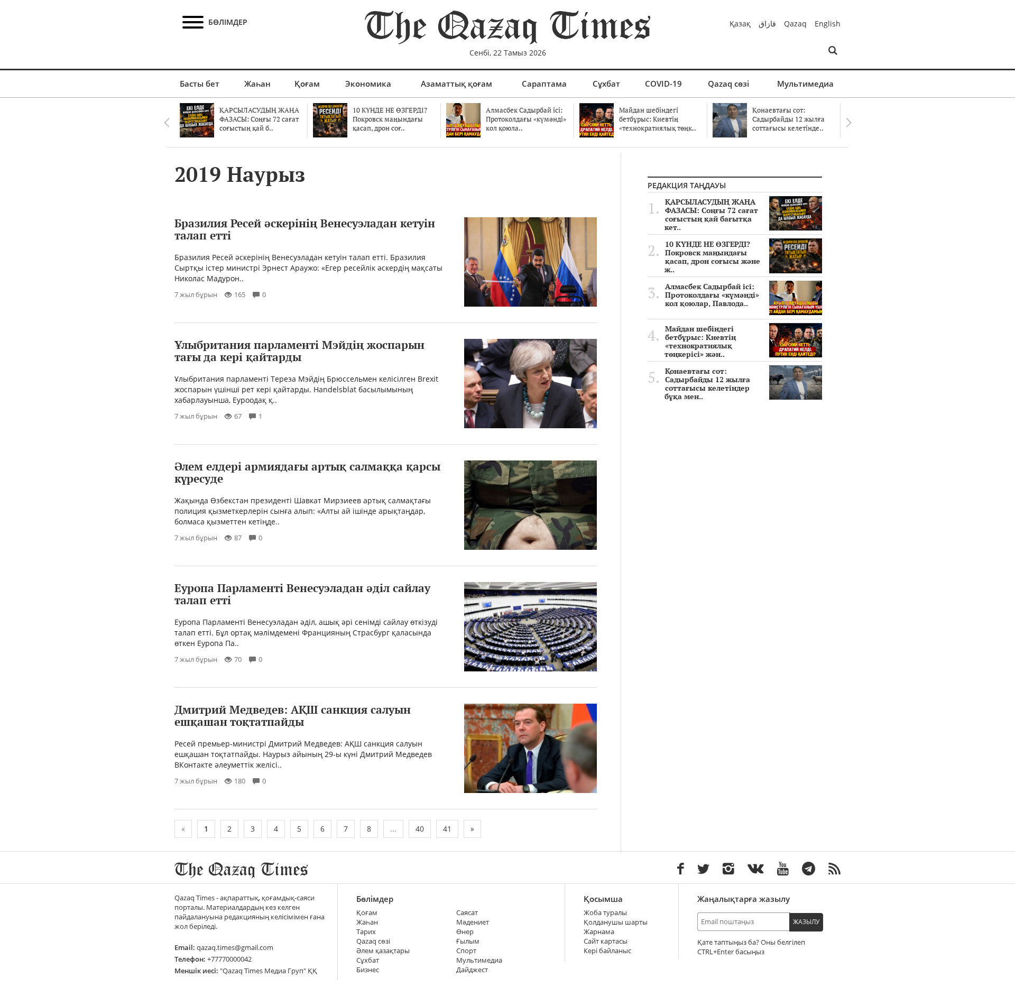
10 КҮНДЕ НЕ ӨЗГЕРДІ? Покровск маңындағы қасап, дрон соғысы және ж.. (712, 257)
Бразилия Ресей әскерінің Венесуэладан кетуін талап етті (304, 229)
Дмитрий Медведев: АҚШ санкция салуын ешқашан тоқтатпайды (292, 715)
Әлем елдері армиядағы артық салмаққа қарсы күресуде (307, 472)
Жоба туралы (605, 912)
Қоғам (307, 83)
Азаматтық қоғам (456, 83)
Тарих (366, 931)
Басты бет (199, 83)
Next (848, 122)
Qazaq (795, 24)
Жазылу (806, 921)
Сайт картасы (606, 941)
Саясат (467, 912)
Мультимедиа (805, 83)
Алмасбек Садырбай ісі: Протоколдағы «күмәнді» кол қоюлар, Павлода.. (712, 295)
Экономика (368, 83)
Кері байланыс (607, 950)
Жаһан (257, 83)
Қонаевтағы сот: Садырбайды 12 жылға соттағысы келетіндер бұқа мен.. (707, 384)
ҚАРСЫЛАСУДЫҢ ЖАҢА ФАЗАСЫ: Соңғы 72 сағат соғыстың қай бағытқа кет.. (711, 215)
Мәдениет (472, 922)
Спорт (466, 950)
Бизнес (367, 969)
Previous (166, 122)
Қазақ (740, 24)
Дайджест (472, 969)
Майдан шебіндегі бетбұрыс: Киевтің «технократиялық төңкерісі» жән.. (700, 341)
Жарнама (599, 931)
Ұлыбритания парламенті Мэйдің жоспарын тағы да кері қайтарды (299, 350)
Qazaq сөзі (728, 83)
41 (447, 829)
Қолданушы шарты (616, 922)
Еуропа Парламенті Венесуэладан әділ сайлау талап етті (302, 593)
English (828, 24)
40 (420, 829)
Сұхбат (606, 83)
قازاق (767, 24)
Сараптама (544, 83)
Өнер (465, 931)
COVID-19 (663, 83)
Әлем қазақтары (383, 950)
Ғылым (467, 941)
